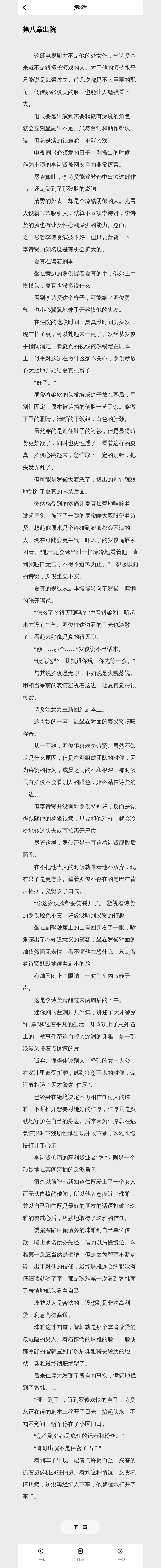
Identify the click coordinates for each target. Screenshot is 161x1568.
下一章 (80, 1527)
